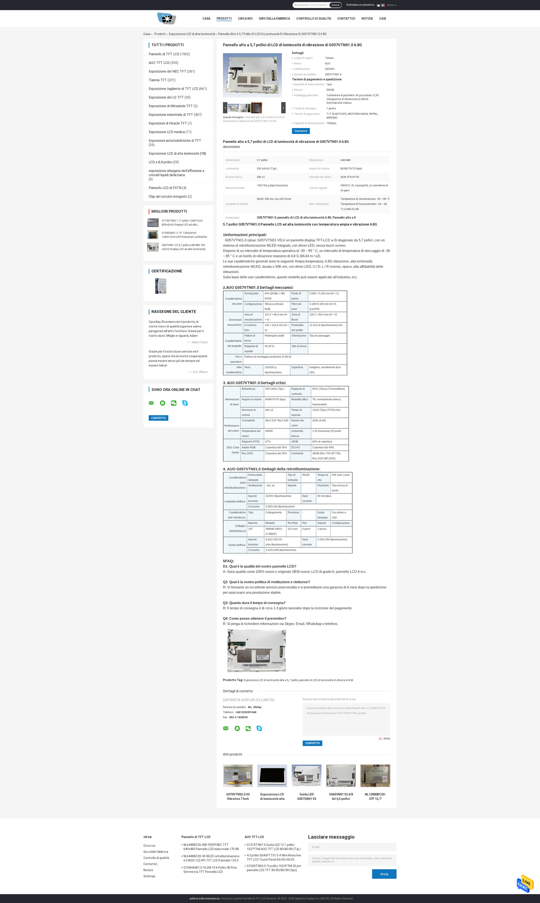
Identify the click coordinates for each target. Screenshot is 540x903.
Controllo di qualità (313, 18)
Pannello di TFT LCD (164, 54)
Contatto (301, 130)
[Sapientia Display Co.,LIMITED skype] (187, 403)
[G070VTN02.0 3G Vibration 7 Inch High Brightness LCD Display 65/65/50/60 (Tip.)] (238, 776)
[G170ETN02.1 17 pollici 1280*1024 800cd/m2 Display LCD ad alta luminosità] (153, 223)
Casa (206, 18)
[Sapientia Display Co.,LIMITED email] (154, 403)
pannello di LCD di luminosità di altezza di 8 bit (326, 680)
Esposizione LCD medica (167, 132)
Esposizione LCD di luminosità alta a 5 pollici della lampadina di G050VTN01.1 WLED (272, 797)
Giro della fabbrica (274, 18)
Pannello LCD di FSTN (165, 188)
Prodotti (224, 18)
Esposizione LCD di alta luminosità (192, 34)
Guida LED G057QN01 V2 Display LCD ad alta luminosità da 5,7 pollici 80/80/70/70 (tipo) (306, 797)
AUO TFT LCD (159, 63)
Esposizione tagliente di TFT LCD (173, 89)
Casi (382, 18)
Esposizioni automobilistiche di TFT (175, 141)
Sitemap (149, 876)
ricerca (335, 5)
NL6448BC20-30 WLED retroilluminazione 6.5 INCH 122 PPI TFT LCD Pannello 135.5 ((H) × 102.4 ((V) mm (211, 858)
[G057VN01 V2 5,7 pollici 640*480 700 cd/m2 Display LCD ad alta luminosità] (153, 247)
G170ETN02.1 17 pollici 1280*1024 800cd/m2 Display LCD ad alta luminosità (182, 224)
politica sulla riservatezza (204, 898)
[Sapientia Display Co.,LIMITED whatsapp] (165, 403)
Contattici (346, 18)
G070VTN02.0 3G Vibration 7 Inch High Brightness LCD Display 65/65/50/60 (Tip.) (237, 797)
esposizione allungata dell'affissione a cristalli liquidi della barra (176, 173)
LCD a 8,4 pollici (160, 162)
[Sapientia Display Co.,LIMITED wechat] (176, 403)
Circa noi (245, 18)
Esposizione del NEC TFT (167, 71)
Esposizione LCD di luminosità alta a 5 (266, 680)
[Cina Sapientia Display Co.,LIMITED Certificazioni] (160, 286)
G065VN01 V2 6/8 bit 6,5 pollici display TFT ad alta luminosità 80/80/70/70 (341, 797)
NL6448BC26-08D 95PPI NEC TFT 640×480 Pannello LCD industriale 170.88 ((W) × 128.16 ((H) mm (211, 847)
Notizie (367, 18)
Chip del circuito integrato (168, 197)
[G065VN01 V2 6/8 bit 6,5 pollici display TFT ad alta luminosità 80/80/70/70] (341, 776)
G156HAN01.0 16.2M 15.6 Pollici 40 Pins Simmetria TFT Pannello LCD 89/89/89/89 (210, 870)
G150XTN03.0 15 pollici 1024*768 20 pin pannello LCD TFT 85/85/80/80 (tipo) (274, 868)
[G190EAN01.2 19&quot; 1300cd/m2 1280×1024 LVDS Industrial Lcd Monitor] (153, 235)
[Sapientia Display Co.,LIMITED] (166, 18)
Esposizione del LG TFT (166, 97)
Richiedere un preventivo (360, 4)
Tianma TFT (158, 80)
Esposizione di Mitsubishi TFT (171, 106)
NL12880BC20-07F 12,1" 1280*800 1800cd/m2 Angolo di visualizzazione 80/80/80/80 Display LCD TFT (375, 797)
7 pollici (294, 680)
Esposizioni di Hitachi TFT (168, 123)
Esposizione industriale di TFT (171, 115)
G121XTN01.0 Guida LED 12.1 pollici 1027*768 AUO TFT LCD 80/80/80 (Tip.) (274, 847)
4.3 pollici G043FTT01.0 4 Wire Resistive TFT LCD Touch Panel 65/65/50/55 (274, 857)
